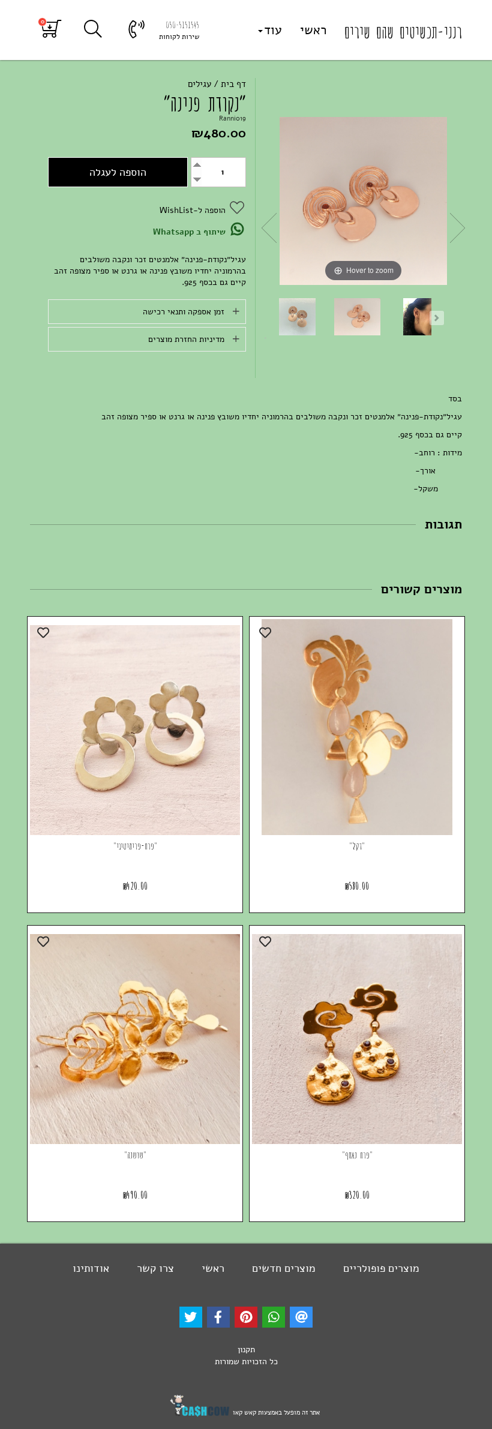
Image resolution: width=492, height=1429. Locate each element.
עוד (273, 30)
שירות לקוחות (179, 36)
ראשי (313, 30)
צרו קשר (154, 1268)
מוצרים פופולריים (379, 1268)
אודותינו (91, 1268)
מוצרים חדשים (282, 1268)
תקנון (246, 1349)
